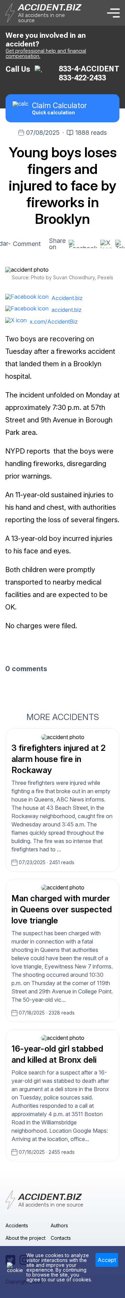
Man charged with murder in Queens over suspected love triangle (61, 909)
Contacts (61, 1238)
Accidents (17, 1225)
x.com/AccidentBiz (54, 321)
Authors (59, 1225)
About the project (25, 1238)
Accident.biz (67, 298)
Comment (27, 243)
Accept (107, 1259)
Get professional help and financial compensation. (46, 53)
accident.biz (66, 309)
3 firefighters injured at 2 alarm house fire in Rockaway (58, 759)
